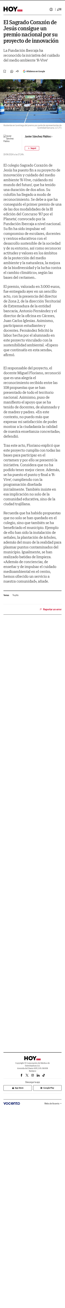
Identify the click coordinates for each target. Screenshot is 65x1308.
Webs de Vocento (51, 1103)
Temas (6, 595)
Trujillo (15, 595)
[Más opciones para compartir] (17, 71)
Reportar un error (52, 609)
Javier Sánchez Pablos (38, 136)
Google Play (48, 1088)
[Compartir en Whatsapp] (12, 71)
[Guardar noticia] (4, 71)
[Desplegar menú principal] (59, 9)
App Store (19, 1088)
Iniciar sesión (51, 9)
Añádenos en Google (35, 71)
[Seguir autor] (32, 148)
